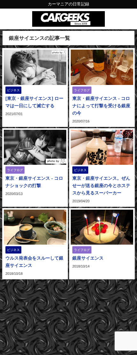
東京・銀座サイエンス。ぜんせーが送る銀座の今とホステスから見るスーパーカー (101, 185)
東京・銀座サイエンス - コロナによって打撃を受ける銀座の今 (101, 105)
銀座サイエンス (88, 258)
